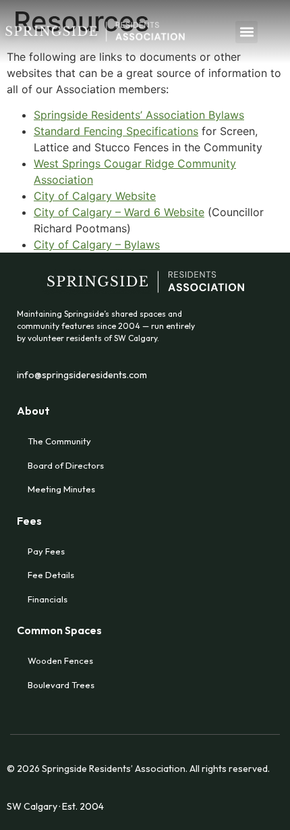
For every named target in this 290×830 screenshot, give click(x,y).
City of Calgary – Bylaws (97, 244)
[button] (246, 32)
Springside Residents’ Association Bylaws (139, 115)
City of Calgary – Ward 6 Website (119, 212)
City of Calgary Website (95, 196)
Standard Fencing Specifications (116, 131)
